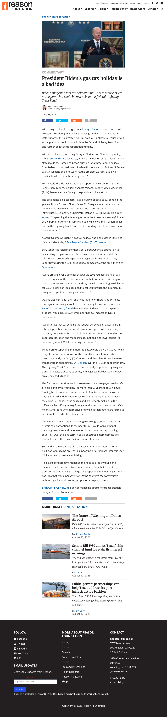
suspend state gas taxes (63, 158)
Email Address (23, 677)
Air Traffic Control (102, 3)
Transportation (61, 16)
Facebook (22, 638)
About (76, 8)
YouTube (23, 653)
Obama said (49, 267)
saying (45, 217)
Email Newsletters (72, 657)
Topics (102, 8)
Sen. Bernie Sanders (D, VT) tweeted (87, 242)
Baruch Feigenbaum (55, 487)
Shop (65, 681)
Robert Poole (83, 534)
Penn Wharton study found (57, 308)
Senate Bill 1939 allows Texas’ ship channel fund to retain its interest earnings (97, 549)
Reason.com (137, 8)
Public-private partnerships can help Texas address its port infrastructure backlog (95, 588)
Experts (89, 8)
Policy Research (70, 671)
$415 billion (80, 362)
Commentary (53, 72)
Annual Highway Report (119, 3)
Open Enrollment (136, 3)
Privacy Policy (117, 677)
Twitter (21, 643)
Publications (118, 8)
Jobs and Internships (73, 666)
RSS (19, 658)
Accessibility (117, 682)
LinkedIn (22, 648)
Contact (66, 647)
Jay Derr (80, 572)
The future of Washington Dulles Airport (96, 517)
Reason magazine (72, 676)
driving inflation (90, 129)
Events (147, 3)
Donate (151, 8)
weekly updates (27, 671)
